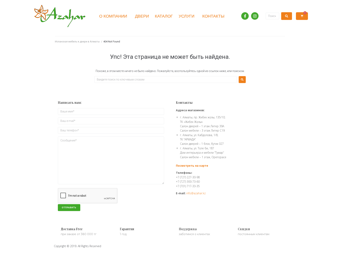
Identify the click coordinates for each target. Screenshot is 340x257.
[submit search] (286, 16)
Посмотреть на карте (192, 165)
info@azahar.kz (196, 193)
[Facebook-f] (245, 16)
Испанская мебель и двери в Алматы (77, 41)
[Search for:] (165, 79)
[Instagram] (255, 16)
